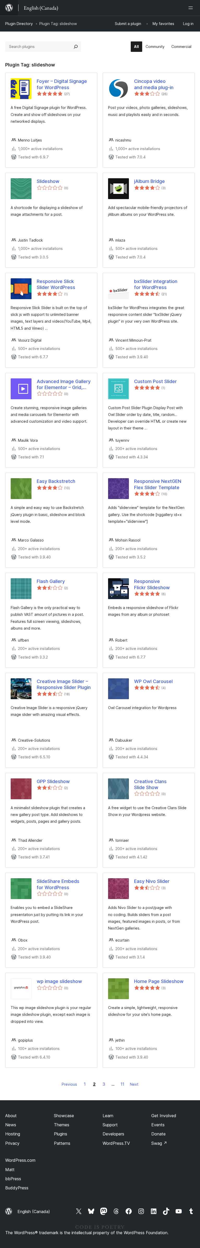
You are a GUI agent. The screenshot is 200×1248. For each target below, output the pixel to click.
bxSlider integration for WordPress (155, 284)
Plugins (60, 1133)
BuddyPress (16, 1187)
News (10, 1124)
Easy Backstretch (56, 481)
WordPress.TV (116, 1143)
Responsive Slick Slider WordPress (56, 284)
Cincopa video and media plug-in (153, 84)
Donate (158, 1133)
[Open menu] (191, 8)
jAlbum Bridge (149, 181)
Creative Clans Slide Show (150, 784)
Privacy (12, 1143)
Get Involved (163, 1115)
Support (110, 1124)
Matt (10, 1169)
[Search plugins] (76, 46)
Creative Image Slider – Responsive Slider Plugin (64, 684)
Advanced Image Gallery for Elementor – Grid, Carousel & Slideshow (64, 385)
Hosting (12, 1133)
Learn (108, 1115)
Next (134, 1084)
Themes (61, 1124)
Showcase (64, 1115)
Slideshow (48, 181)
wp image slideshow (59, 981)
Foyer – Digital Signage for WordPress (62, 84)
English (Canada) (33, 1211)
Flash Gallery (51, 581)
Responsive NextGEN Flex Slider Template (157, 484)
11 (122, 1084)
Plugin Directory (19, 23)
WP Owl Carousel (153, 681)
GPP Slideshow (53, 781)
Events (158, 1124)
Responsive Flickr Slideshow (152, 584)
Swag (159, 1143)
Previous (69, 1084)
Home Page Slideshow (159, 981)
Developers (113, 1133)
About (11, 1115)
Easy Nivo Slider (152, 881)
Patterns (62, 1143)
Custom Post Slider (155, 381)
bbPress (13, 1178)
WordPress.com (20, 1160)
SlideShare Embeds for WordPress (58, 884)
